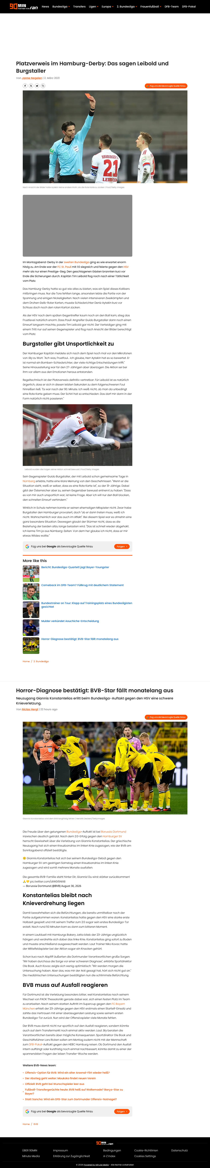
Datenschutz (179, 1150)
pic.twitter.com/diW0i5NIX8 (47, 881)
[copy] (43, 85)
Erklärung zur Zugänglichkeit (71, 1156)
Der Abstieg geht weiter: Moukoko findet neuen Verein (60, 1078)
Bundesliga (74, 832)
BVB (36, 1124)
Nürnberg (29, 481)
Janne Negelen (32, 78)
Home (26, 661)
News (45, 6)
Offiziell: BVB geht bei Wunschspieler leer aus (54, 1084)
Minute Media (31, 1156)
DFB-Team (172, 6)
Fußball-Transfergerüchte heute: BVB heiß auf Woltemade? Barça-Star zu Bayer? (74, 1092)
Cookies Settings (145, 1156)
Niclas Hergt (30, 709)
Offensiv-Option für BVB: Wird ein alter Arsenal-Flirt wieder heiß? (67, 1073)
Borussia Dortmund (113, 832)
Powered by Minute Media (96, 1164)
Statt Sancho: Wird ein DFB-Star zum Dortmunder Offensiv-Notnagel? (71, 1099)
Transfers (79, 6)
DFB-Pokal (189, 6)
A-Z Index (109, 1156)
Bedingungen (112, 1150)
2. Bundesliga (41, 661)
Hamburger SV (112, 836)
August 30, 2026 (71, 886)
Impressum (60, 1150)
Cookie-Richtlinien (146, 1150)
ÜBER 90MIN (29, 1150)
